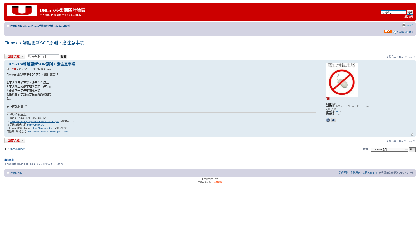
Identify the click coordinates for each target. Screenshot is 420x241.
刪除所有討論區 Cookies (364, 172)
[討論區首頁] (22, 10)
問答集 (400, 32)
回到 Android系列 (16, 149)
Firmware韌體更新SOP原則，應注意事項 (44, 42)
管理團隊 (343, 172)
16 (337, 111)
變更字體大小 (410, 25)
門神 (14, 69)
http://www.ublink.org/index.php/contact (49, 131)
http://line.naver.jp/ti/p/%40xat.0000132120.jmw (34, 121)
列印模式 (403, 25)
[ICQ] (333, 120)
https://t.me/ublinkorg (43, 128)
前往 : (366, 149)
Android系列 (62, 26)
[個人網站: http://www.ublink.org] (328, 120)
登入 (411, 32)
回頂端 (412, 135)
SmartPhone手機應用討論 (38, 26)
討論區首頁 (16, 26)
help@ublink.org (35, 124)
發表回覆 (9, 55)
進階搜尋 (408, 16)
